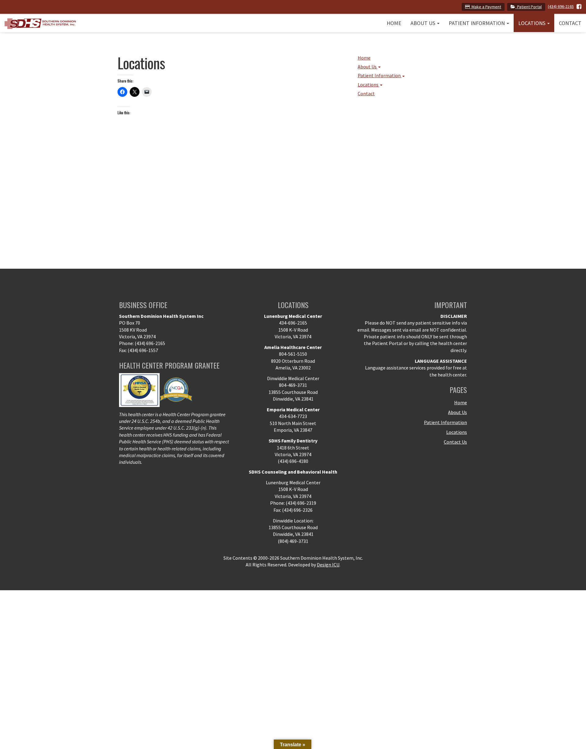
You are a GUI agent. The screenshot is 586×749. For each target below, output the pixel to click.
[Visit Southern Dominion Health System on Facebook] (579, 6)
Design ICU (328, 565)
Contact (570, 23)
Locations (532, 23)
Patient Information (477, 23)
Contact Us (455, 442)
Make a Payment (485, 6)
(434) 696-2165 (561, 6)
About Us (423, 23)
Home (394, 23)
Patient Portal (528, 6)
